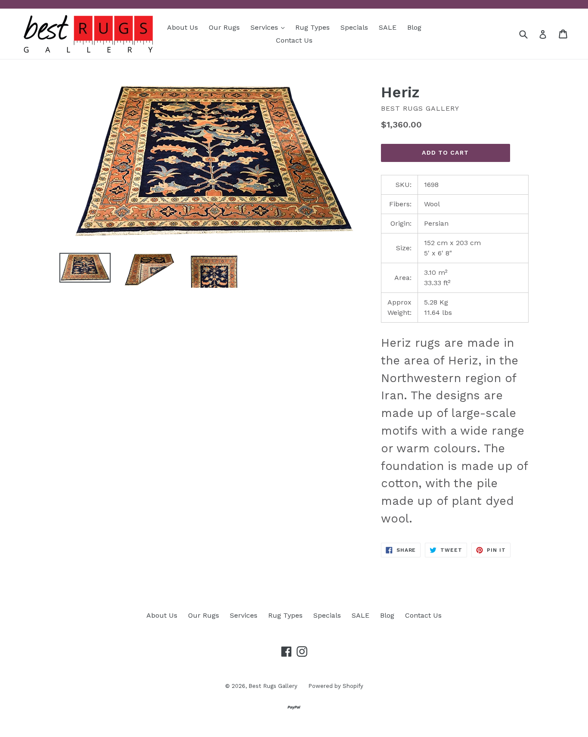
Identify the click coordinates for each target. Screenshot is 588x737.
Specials (354, 27)
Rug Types (312, 27)
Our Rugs (224, 27)
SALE (387, 27)
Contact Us (294, 40)
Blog (414, 27)
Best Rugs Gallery (272, 686)
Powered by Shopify (335, 686)
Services (270, 27)
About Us (182, 27)
